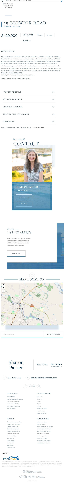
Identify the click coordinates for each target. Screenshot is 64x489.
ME (14, 127)
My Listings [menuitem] (10, 438)
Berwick (23, 127)
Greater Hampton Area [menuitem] (13, 424)
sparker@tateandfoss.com (44, 377)
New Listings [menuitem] (10, 440)
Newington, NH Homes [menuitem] (43, 440)
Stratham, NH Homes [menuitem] (43, 436)
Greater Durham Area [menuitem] (13, 431)
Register (16, 253)
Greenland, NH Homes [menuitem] (43, 443)
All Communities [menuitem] (42, 422)
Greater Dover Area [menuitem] (12, 429)
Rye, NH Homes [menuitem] (41, 424)
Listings (9, 127)
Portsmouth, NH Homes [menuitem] (44, 429)
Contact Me (24, 197)
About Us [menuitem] (39, 396)
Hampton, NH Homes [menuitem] (43, 433)
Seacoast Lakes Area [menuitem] (13, 433)
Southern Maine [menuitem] (11, 436)
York (17, 127)
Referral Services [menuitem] (41, 408)
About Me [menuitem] (39, 399)
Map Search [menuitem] (10, 445)
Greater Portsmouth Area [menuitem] (14, 422)
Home (3, 127)
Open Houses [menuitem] (11, 447)
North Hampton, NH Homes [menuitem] (45, 426)
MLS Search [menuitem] (10, 443)
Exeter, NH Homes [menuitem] (42, 438)
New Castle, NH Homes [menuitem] (43, 431)
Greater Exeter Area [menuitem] (12, 426)
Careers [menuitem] (39, 401)
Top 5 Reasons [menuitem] (41, 411)
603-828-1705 (23, 190)
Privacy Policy (32, 481)
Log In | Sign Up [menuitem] (41, 413)
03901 (29, 127)
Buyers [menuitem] (39, 404)
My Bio (24, 204)
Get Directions (53, 334)
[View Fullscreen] (3, 291)
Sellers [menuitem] (39, 406)
